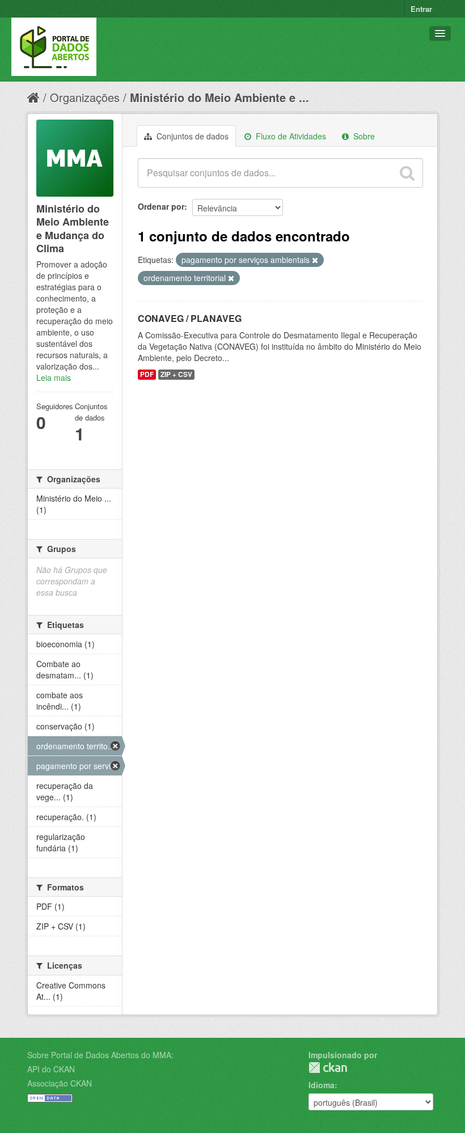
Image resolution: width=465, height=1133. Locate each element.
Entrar (421, 8)
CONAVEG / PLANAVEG (190, 318)
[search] (407, 172)
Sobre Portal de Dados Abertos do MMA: (100, 1054)
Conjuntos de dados (191, 136)
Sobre (363, 136)
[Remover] (315, 260)
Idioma (321, 1084)
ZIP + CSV (176, 374)
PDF (147, 374)
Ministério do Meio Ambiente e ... (219, 97)
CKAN (327, 1067)
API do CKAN (51, 1069)
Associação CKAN (59, 1083)
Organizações (85, 97)
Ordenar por (161, 206)
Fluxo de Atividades (289, 136)
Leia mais (53, 377)
